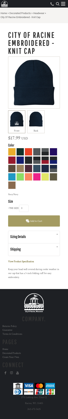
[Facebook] (5, 373)
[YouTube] (17, 373)
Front (16, 130)
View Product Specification (21, 261)
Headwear (38, 13)
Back (36, 130)
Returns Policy (9, 326)
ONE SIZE (14, 208)
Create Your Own (10, 357)
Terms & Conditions (12, 334)
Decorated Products (20, 13)
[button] (58, 4)
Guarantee (7, 330)
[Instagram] (11, 373)
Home (4, 13)
